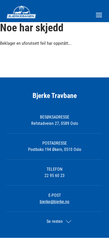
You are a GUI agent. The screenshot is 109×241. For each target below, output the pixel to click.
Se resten (55, 221)
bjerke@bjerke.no (54, 201)
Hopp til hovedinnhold (18, 3)
